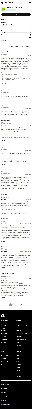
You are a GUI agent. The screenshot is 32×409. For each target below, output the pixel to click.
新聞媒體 (18, 364)
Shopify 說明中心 (6, 356)
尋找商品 (3, 328)
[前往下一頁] (21, 304)
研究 (2, 364)
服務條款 (3, 392)
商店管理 (3, 342)
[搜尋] (27, 2)
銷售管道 (3, 325)
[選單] (30, 2)
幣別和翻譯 (19, 345)
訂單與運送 (4, 333)
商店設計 (3, 336)
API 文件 (3, 358)
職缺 (17, 358)
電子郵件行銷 (19, 336)
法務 (17, 373)
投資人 (18, 361)
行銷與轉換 (4, 339)
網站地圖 (3, 400)
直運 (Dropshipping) (21, 325)
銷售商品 (3, 331)
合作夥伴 (18, 367)
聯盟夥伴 (18, 370)
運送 (17, 342)
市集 (17, 328)
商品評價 (18, 331)
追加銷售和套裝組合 (21, 333)
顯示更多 (3, 72)
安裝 (16, 14)
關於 (17, 356)
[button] (22, 46)
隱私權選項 (4, 404)
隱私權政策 (4, 396)
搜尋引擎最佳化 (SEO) (22, 339)
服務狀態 (18, 376)
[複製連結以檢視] (10, 51)
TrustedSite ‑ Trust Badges (14, 7)
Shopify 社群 (4, 361)
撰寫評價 (5, 41)
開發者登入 (4, 388)
